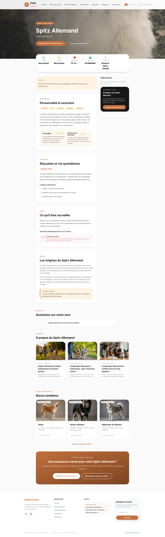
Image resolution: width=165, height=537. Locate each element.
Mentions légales (55, 532)
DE (133, 4)
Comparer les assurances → (114, 107)
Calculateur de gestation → (94, 507)
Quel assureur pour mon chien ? (97, 476)
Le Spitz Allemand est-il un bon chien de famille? (82, 323)
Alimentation (84, 4)
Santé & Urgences (70, 4)
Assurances (116, 4)
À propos (74, 532)
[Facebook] (26, 514)
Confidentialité (66, 532)
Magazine (105, 4)
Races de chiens (55, 4)
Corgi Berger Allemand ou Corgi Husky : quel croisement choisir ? (82, 368)
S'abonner (127, 517)
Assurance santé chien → (79, 43)
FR (126, 4)
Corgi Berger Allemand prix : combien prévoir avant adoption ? (113, 368)
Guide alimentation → (92, 512)
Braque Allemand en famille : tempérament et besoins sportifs (49, 368)
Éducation (95, 4)
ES (129, 4)
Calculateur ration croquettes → (96, 510)
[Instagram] (31, 514)
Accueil (44, 4)
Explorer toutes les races (82, 444)
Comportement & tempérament (51, 43)
